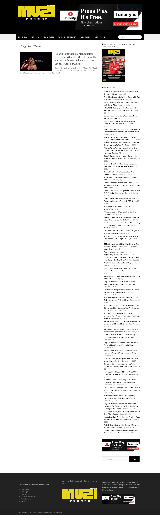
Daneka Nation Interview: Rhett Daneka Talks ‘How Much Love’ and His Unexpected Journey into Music (122, 185)
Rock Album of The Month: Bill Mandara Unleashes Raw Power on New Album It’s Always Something (122, 315)
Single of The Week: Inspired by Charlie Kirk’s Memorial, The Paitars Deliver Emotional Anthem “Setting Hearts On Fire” (122, 406)
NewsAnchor (49, 512)
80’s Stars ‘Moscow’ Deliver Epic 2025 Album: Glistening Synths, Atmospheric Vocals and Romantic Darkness (120, 382)
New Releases (48, 37)
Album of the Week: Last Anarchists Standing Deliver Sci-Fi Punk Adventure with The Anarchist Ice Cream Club (121, 150)
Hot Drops (35, 37)
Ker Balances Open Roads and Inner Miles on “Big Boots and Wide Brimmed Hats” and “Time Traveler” (122, 225)
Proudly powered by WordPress (28, 512)
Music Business (85, 37)
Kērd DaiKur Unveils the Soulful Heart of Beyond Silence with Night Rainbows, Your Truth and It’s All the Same (122, 308)
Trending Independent (67, 37)
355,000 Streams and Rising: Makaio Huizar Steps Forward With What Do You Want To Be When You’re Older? (122, 246)
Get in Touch (100, 37)
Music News (22, 37)
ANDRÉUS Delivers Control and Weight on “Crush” (122, 263)
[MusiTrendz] (36, 12)
